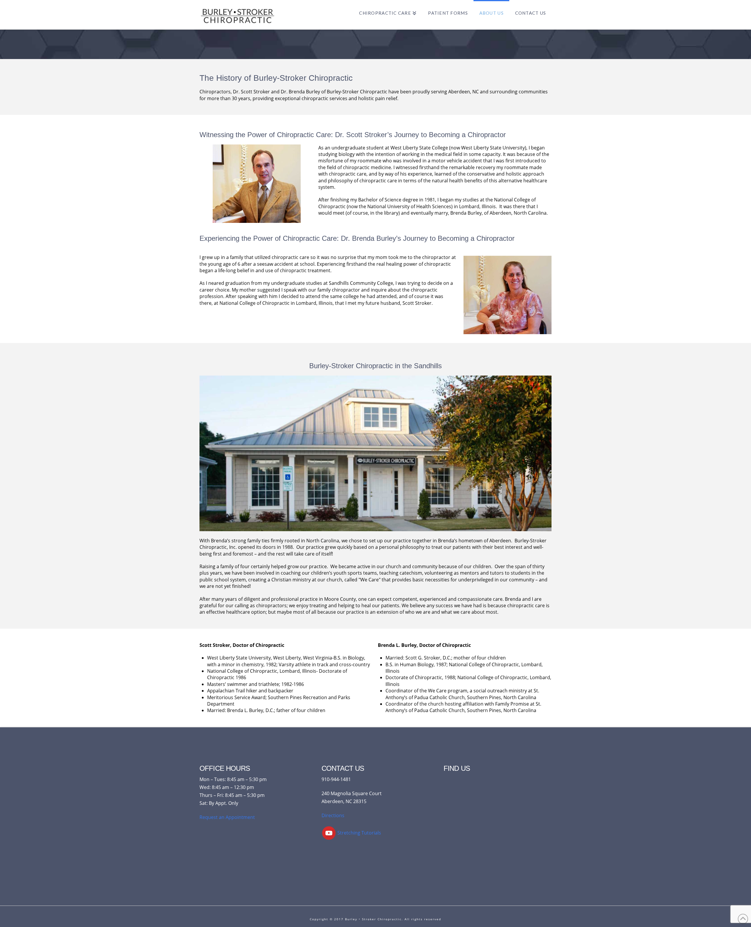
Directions (333, 815)
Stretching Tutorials (358, 833)
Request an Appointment (227, 817)
